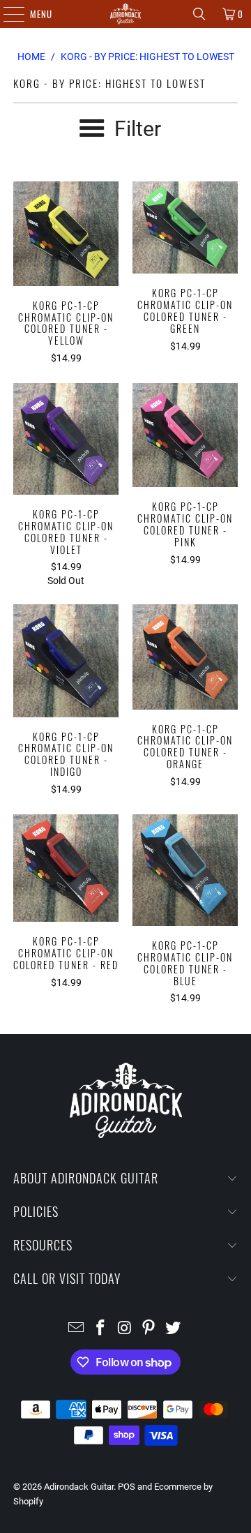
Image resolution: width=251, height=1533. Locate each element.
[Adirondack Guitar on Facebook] (100, 1329)
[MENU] (6, 14)
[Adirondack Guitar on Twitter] (173, 1329)
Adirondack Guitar (79, 1486)
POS (126, 1486)
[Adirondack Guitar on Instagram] (124, 1329)
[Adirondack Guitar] (125, 14)
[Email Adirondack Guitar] (76, 1329)
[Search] (199, 14)
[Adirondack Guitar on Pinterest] (149, 1329)
